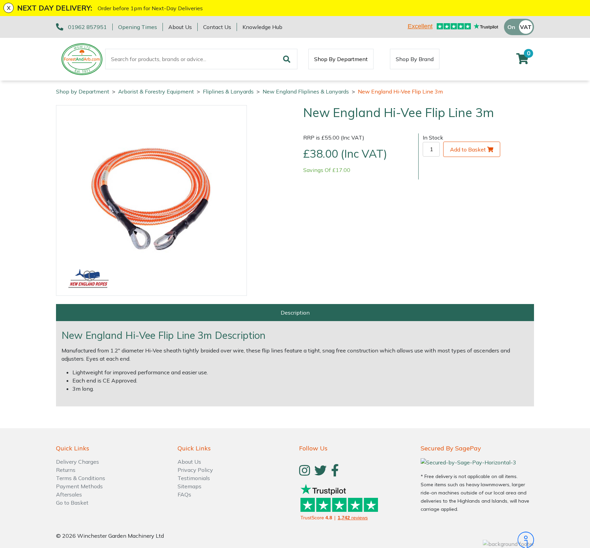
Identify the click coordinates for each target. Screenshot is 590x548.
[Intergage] (477, 540)
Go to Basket (72, 502)
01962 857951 (87, 27)
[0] (522, 60)
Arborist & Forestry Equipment (156, 91)
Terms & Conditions (80, 478)
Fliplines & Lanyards (228, 91)
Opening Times (137, 27)
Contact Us (217, 27)
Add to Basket (468, 149)
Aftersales (69, 494)
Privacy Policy (195, 469)
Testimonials (194, 478)
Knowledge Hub (262, 27)
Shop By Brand (415, 59)
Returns (65, 469)
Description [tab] (295, 312)
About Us (180, 27)
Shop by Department (82, 91)
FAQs (184, 494)
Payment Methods (79, 486)
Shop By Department (341, 59)
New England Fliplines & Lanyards (306, 91)
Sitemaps (189, 486)
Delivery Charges (77, 461)
